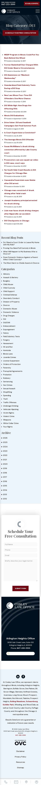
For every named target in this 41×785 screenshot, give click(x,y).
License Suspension (11, 361)
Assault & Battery (10, 277)
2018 (4, 473)
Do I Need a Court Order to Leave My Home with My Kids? (21, 243)
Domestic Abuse (10, 309)
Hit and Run (8, 347)
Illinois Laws (8, 354)
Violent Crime (8, 416)
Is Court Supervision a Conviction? (20, 132)
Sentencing (8, 382)
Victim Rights (8, 413)
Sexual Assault (9, 388)
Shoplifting (7, 392)
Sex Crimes (7, 385)
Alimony (6, 274)
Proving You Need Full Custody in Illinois (19, 248)
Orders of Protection (12, 364)
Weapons (7, 420)
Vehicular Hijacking (10, 409)
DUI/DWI (6, 323)
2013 (4, 494)
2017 (4, 477)
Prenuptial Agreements (12, 371)
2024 (4, 446)
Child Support (9, 291)
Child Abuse (8, 284)
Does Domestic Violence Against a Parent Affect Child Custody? (20, 258)
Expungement (9, 329)
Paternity (7, 368)
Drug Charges (9, 316)
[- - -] (38, 11)
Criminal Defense (10, 295)
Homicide (7, 350)
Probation (7, 375)
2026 (4, 438)
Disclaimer (20, 751)
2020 (4, 464)
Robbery (6, 378)
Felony (6, 333)
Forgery (6, 340)
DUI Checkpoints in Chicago (16, 220)
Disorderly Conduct (11, 298)
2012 (4, 499)
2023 (4, 451)
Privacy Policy (20, 757)
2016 (4, 481)
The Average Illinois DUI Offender (19, 139)
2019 (4, 468)
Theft (5, 399)
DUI (4, 319)
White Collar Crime (11, 423)
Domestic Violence (11, 312)
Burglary (6, 281)
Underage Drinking (10, 406)
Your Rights (8, 427)
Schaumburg (32, 701)
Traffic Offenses (9, 402)
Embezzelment (9, 326)
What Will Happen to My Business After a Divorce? (20, 253)
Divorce (6, 305)
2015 (4, 486)
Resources (20, 762)
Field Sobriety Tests (11, 336)
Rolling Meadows (17, 701)
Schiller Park (8, 704)
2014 (4, 490)
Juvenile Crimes (9, 357)
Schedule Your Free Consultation (20, 33)
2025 (4, 442)
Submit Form (20, 588)
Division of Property (11, 302)
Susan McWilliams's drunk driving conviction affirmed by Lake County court (20, 149)
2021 (4, 459)
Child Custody (9, 288)
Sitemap (20, 767)
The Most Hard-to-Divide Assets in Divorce (21, 263)
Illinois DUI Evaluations (14, 115)
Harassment (8, 343)
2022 (4, 455)
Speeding (7, 395)
